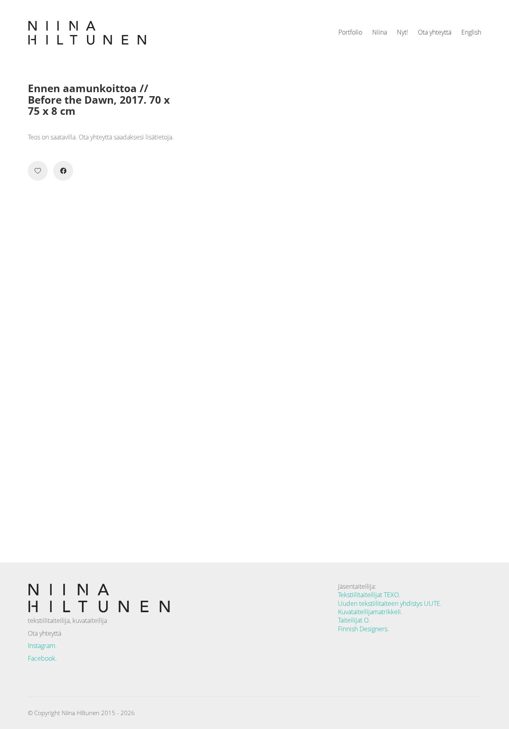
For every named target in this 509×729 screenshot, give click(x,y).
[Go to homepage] (87, 32)
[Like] (38, 171)
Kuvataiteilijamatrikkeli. (370, 612)
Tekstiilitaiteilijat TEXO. (369, 595)
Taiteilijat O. (354, 620)
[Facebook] (63, 171)
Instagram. (42, 645)
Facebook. (42, 658)
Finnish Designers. (363, 629)
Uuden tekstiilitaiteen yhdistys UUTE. (390, 603)
